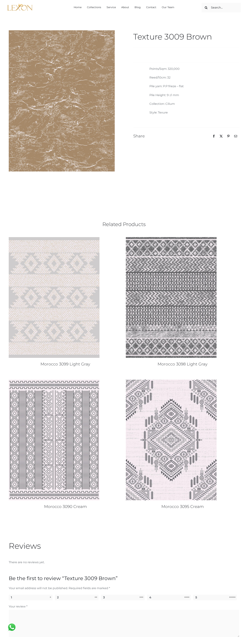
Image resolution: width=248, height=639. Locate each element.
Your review (18, 606)
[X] (221, 136)
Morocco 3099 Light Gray (65, 364)
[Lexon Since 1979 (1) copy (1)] (20, 5)
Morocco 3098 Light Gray (183, 364)
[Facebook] (213, 136)
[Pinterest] (228, 136)
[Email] (235, 136)
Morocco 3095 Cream (182, 506)
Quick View (54, 298)
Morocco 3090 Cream (65, 506)
